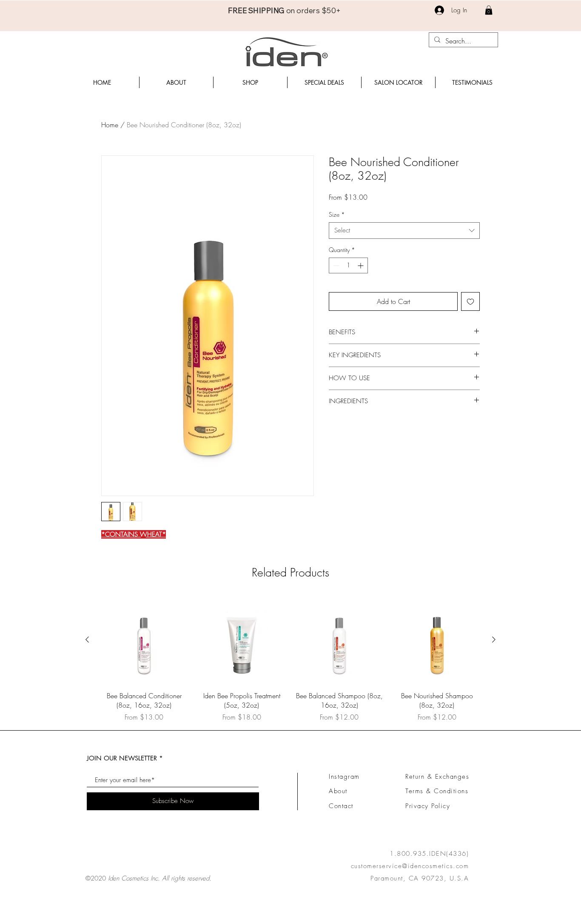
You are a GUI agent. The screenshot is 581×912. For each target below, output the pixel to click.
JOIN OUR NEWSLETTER (122, 758)
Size (337, 214)
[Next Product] (494, 639)
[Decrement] (335, 265)
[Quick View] (144, 640)
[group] (290, 659)
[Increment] (361, 265)
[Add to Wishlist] (470, 301)
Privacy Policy (427, 806)
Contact (341, 806)
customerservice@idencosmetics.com (410, 866)
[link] (489, 10)
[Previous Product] (87, 639)
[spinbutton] (348, 265)
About (338, 791)
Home (109, 124)
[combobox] (404, 230)
